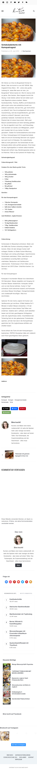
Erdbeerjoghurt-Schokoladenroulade (18, 693)
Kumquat (4, 400)
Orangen (10, 400)
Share (15, 408)
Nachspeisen (27, 51)
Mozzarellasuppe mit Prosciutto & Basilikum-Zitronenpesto (18, 633)
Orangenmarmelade (20, 400)
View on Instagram (19, 744)
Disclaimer (22, 757)
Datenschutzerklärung (22, 755)
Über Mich (10, 755)
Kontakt (31, 757)
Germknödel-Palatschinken (21, 699)
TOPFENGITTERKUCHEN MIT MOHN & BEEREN (21, 672)
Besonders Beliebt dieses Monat (11, 593)
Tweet (6, 408)
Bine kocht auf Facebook (12, 714)
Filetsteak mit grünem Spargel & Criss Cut (22, 455)
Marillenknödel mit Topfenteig (21, 614)
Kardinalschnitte (16, 599)
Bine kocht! (16, 422)
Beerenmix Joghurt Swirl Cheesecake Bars (20, 679)
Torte (11, 402)
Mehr (18, 565)
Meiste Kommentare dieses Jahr (26, 593)
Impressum (18, 759)
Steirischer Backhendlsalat (20, 607)
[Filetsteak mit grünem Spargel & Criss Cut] (9, 454)
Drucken (7, 412)
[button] (2, 11)
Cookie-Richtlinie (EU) (10, 757)
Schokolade (4, 402)
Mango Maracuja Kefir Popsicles (22, 664)
